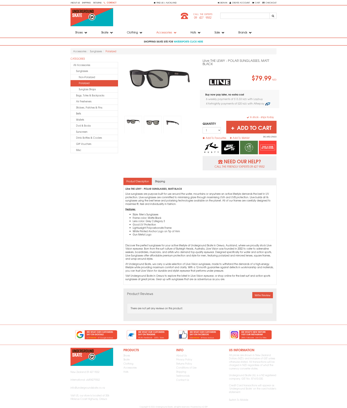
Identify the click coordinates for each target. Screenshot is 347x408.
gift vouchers (83, 144)
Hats (193, 32)
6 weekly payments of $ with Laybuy (235, 99)
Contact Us (182, 380)
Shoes (79, 32)
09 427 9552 (202, 18)
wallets (80, 119)
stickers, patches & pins (89, 107)
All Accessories (81, 65)
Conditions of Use (186, 367)
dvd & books (83, 125)
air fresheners (83, 101)
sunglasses (82, 71)
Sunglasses (96, 51)
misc (78, 150)
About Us (75, 2)
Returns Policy (184, 363)
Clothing (133, 32)
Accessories (164, 32)
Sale (218, 32)
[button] (222, 2)
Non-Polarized (87, 77)
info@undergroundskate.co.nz (87, 387)
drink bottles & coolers (89, 137)
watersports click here (188, 41)
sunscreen (81, 131)
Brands (243, 32)
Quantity (209, 123)
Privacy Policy (184, 359)
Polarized (111, 51)
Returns (97, 2)
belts (78, 113)
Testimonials (183, 375)
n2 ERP (205, 406)
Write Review (263, 295)
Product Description (137, 181)
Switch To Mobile (238, 399)
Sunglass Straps (87, 89)
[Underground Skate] (120, 17)
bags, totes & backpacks (90, 95)
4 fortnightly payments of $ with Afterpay (235, 103)
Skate (105, 32)
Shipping (86, 2)
